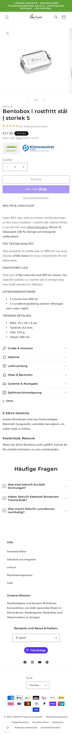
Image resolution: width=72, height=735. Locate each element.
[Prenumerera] (56, 638)
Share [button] (9, 400)
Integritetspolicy (20, 722)
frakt (10, 583)
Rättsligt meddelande (26, 727)
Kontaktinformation (51, 727)
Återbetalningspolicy (20, 575)
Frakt (18, 138)
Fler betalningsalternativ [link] (36, 197)
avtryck (11, 567)
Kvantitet (8, 159)
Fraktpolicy (58, 722)
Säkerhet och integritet (21, 559)
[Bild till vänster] (28, 100)
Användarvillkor (16, 551)
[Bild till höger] (44, 100)
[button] (7, 17)
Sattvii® (17, 717)
